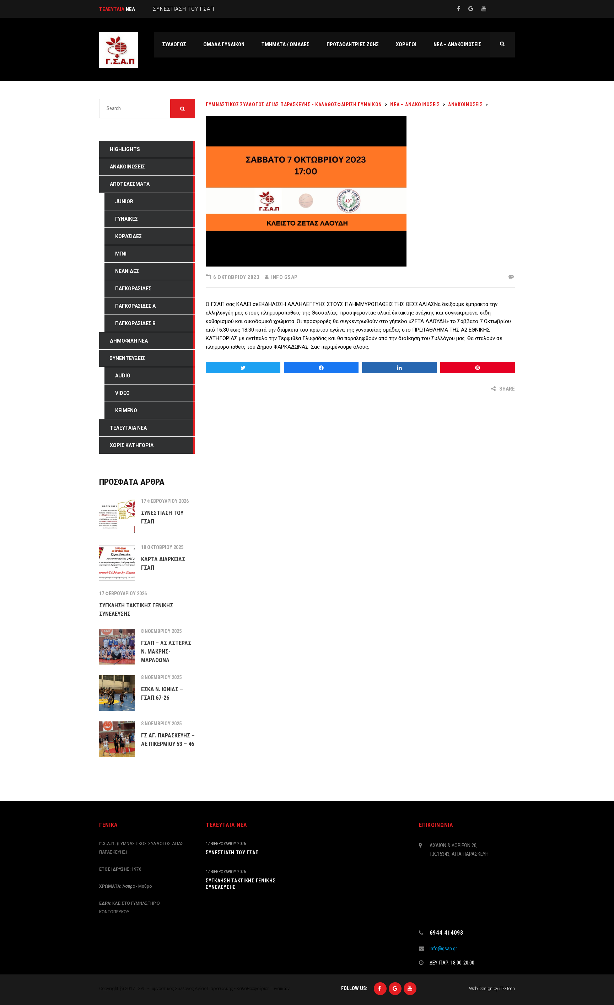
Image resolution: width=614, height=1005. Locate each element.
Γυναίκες (126, 219)
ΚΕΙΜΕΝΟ (126, 410)
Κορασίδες (128, 236)
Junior (124, 201)
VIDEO (122, 393)
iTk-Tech (507, 988)
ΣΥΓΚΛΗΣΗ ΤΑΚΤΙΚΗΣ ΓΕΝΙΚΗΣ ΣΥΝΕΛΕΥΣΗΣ (241, 884)
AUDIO (122, 375)
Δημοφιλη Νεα (129, 341)
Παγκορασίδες (133, 288)
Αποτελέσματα (130, 184)
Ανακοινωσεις (127, 167)
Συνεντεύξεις (127, 358)
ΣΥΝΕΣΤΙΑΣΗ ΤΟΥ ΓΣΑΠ (232, 852)
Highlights (125, 149)
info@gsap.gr (443, 948)
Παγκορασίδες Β (135, 323)
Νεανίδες (127, 271)
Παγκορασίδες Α (135, 306)
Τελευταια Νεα (128, 428)
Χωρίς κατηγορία (132, 445)
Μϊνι (120, 254)
